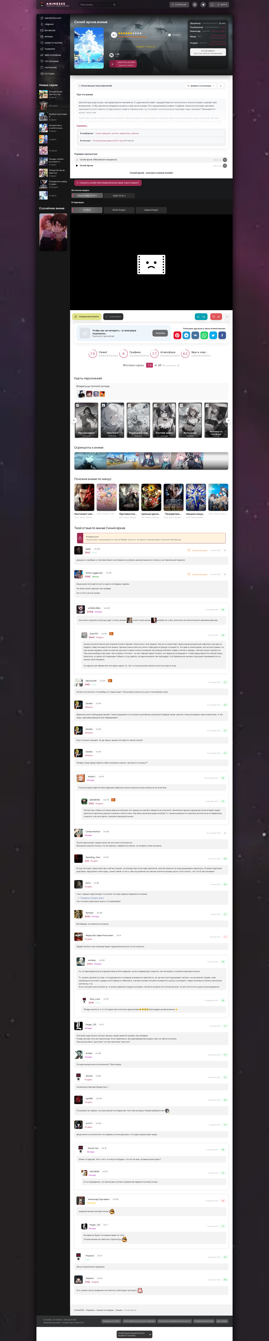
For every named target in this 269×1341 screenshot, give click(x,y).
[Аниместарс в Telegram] (203, 4)
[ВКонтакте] (195, 335)
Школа (223, 37)
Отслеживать (208, 52)
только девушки (103, 133)
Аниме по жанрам (53, 43)
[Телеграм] (186, 335)
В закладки (115, 316)
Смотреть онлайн (126, 63)
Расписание (51, 67)
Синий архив (86, 165)
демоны (135, 133)
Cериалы (90, 1310)
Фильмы (49, 36)
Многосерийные (53, 55)
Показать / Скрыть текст (92, 897)
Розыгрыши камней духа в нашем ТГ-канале (131, 1334)
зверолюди (125, 133)
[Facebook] (222, 335)
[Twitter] (213, 335)
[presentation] (74, 420)
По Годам (49, 73)
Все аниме (222, 1321)
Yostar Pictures (218, 41)
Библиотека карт (53, 18)
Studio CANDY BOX (217, 44)
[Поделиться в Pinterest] (177, 335)
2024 (223, 27)
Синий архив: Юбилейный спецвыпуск (98, 159)
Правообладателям (203, 1321)
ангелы (115, 133)
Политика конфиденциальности (175, 1321)
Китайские (50, 30)
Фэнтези (214, 37)
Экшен (215, 35)
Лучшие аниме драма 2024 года (107, 140)
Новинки (49, 24)
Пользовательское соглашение (139, 1321)
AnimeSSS (79, 1310)
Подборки (50, 49)
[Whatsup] (204, 335)
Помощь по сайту (111, 1321)
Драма (222, 35)
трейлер (176, 35)
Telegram (160, 333)
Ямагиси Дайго (218, 31)
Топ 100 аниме (52, 61)
